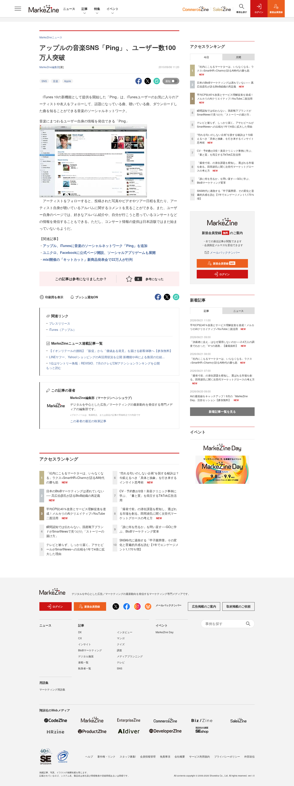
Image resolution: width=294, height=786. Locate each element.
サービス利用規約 (199, 756)
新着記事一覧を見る (222, 411)
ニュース (69, 8)
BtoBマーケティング (90, 650)
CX (80, 638)
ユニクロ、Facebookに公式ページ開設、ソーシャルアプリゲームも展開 (99, 252)
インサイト (84, 644)
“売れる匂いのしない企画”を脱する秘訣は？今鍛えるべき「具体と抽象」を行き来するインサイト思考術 (149, 477)
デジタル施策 (86, 656)
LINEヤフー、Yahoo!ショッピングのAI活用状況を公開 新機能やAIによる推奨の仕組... (107, 357)
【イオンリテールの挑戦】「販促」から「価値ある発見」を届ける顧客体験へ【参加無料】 (111, 350)
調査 (119, 650)
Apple (67, 81)
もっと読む (53, 368)
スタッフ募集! (128, 756)
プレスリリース (59, 323)
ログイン (224, 274)
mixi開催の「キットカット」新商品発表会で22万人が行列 (88, 259)
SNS (44, 81)
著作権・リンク (106, 756)
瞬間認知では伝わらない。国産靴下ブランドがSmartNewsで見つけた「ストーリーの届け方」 (75, 531)
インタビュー (124, 632)
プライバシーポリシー (227, 756)
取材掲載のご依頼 (238, 606)
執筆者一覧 (84, 668)
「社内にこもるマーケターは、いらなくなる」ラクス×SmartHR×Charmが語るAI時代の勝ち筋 (75, 477)
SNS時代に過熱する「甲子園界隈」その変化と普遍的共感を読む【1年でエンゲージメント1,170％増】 (148, 544)
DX (80, 632)
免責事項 (165, 756)
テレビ (121, 662)
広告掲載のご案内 (204, 606)
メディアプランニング (130, 656)
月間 (238, 57)
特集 (97, 8)
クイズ (121, 644)
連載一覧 (83, 662)
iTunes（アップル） (62, 329)
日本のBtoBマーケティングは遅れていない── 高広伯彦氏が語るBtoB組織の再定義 (75, 493)
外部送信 (249, 756)
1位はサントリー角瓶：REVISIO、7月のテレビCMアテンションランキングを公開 (104, 363)
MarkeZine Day (164, 632)
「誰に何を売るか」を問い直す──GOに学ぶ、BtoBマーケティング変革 (148, 529)
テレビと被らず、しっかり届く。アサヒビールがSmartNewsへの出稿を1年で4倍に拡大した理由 (75, 549)
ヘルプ (89, 756)
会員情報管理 (148, 756)
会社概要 (180, 756)
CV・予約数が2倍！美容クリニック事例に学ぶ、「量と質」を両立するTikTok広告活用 (148, 495)
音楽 (55, 81)
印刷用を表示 (54, 297)
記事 (85, 8)
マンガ (121, 638)
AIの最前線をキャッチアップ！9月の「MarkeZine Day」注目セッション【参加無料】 (219, 398)
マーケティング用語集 (52, 689)
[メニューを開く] (17, 8)
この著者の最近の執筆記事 (88, 421)
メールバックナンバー (225, 252)
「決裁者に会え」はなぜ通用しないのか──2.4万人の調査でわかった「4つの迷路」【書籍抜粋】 (222, 343)
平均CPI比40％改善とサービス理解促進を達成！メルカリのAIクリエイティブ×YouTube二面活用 (76, 513)
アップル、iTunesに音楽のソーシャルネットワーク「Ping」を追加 (95, 245)
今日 (206, 57)
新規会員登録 (223, 263)
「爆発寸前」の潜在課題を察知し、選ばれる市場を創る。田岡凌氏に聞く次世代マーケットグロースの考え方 (148, 513)
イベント (113, 8)
